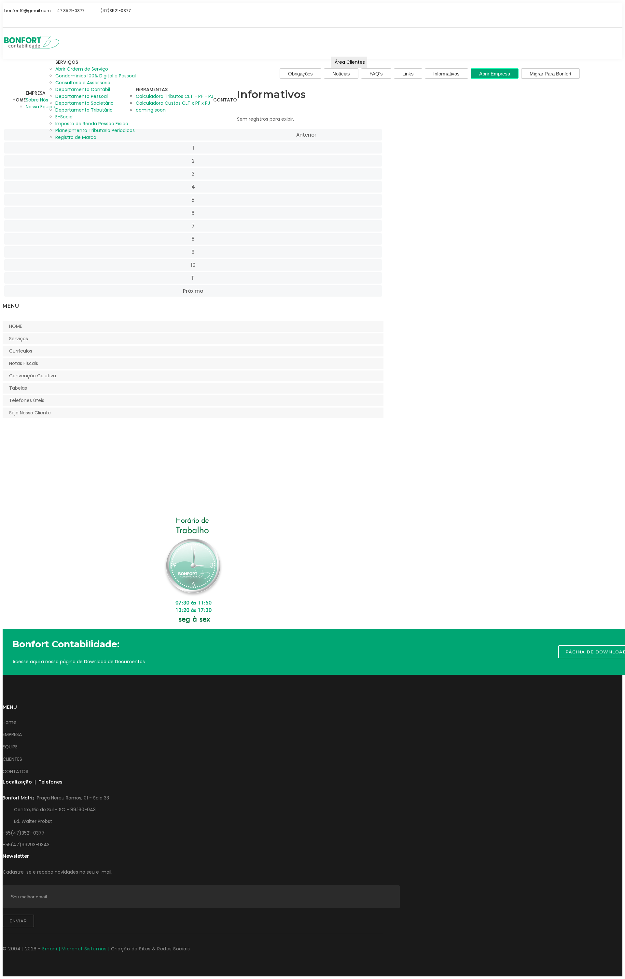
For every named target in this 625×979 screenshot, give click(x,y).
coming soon (151, 110)
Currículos (20, 351)
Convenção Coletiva (32, 375)
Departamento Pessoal (81, 96)
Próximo (193, 291)
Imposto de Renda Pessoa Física (91, 123)
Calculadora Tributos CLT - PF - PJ (174, 96)
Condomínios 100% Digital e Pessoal (95, 76)
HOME (15, 326)
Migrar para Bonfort (550, 73)
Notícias (341, 73)
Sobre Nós (37, 100)
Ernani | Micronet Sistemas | (76, 948)
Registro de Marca (75, 137)
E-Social (64, 117)
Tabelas (18, 388)
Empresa (36, 93)
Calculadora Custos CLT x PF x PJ (173, 103)
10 (193, 265)
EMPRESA (12, 734)
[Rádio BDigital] (5, 19)
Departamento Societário (84, 103)
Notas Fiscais (23, 363)
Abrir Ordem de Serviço (81, 69)
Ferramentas (152, 89)
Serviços (66, 62)
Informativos (446, 73)
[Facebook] (20, 19)
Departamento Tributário (84, 110)
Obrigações (300, 73)
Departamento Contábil (82, 89)
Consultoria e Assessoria (82, 82)
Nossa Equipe (40, 106)
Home (19, 100)
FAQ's (376, 73)
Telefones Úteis (26, 400)
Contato (225, 100)
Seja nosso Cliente (30, 412)
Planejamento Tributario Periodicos (95, 130)
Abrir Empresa (494, 73)
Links (408, 73)
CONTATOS (15, 771)
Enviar (18, 921)
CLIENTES (12, 759)
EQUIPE (10, 747)
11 (193, 278)
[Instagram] (13, 19)
